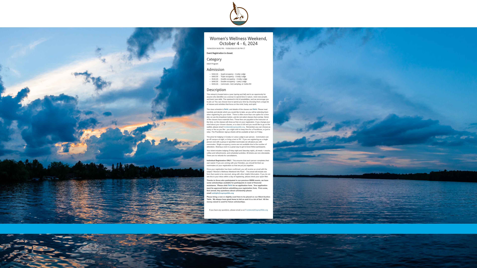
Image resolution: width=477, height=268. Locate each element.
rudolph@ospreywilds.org (223, 193)
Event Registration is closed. (220, 53)
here (230, 185)
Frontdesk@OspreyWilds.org (256, 210)
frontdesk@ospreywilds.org (234, 127)
